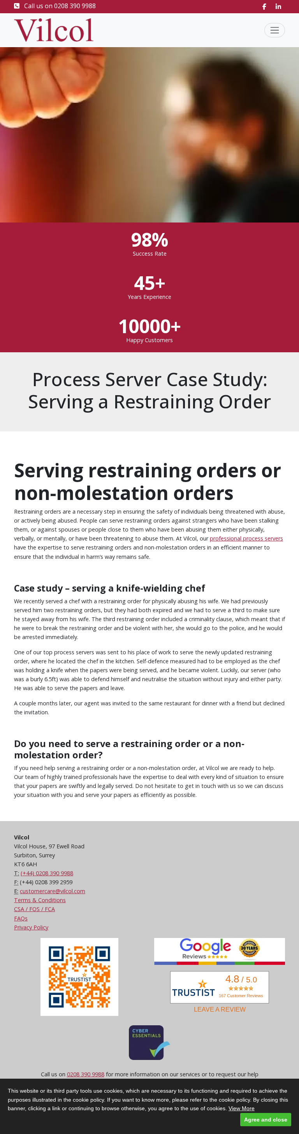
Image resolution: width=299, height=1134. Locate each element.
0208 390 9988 (75, 6)
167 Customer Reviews (241, 995)
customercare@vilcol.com (52, 891)
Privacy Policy (31, 927)
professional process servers (246, 538)
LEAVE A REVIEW (220, 1009)
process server (33, 452)
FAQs (21, 918)
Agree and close (265, 1119)
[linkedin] (278, 7)
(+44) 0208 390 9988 (47, 873)
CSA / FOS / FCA (34, 909)
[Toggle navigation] (274, 30)
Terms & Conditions (40, 900)
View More (242, 1108)
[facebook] (264, 7)
